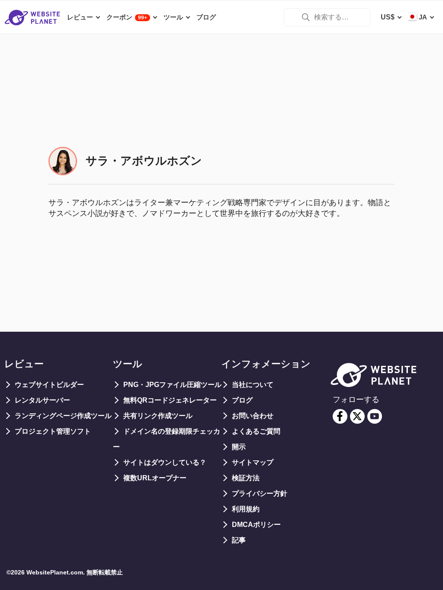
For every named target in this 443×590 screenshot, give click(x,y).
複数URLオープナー (154, 478)
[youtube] (374, 416)
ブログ (242, 400)
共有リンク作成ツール (158, 415)
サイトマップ (252, 462)
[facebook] (340, 416)
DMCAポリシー (256, 524)
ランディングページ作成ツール (63, 415)
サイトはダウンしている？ (164, 462)
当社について (252, 384)
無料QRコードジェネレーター (170, 400)
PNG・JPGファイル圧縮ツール (172, 384)
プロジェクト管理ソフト (53, 431)
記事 (239, 540)
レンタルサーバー (42, 400)
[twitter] (357, 416)
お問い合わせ (252, 415)
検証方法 (246, 478)
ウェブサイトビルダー (49, 384)
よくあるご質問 (256, 431)
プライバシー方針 (259, 493)
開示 (239, 446)
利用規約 (246, 509)
